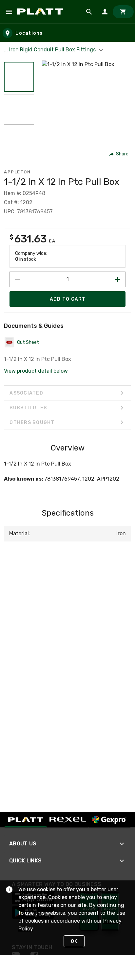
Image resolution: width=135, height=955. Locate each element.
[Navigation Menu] (9, 12)
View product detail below (36, 371)
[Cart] (123, 11)
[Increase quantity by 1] (117, 279)
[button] (19, 77)
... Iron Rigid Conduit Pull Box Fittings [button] (50, 49)
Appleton (17, 171)
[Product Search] (89, 12)
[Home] (41, 12)
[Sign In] (105, 12)
